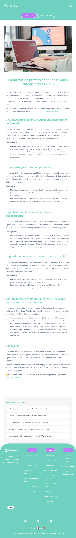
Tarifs (32, 460)
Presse (50, 501)
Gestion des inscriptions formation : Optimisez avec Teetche (30, 429)
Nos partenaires (50, 491)
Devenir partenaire (50, 496)
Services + (32, 465)
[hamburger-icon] (70, 6)
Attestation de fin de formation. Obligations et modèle (28, 409)
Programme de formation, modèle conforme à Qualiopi (28, 422)
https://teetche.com (14, 378)
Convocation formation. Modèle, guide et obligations (27, 416)
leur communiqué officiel (50, 111)
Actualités (50, 455)
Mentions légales (68, 466)
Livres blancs (50, 460)
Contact (32, 491)
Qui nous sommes (50, 470)
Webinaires (50, 465)
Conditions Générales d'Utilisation (68, 458)
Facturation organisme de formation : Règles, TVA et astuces (30, 436)
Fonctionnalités (32, 455)
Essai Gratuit (32, 486)
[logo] (11, 6)
